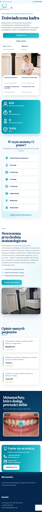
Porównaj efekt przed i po (21, 424)
